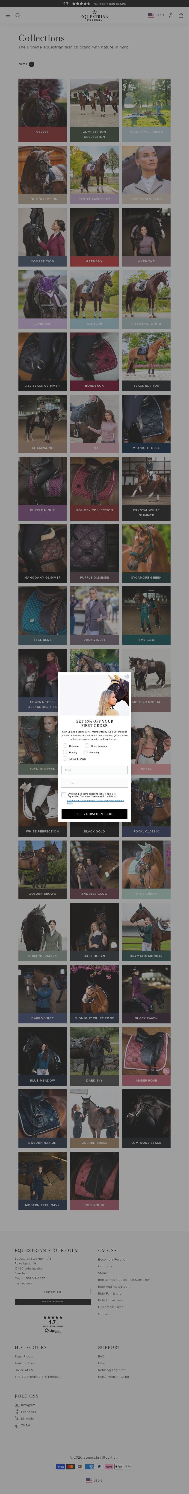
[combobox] (68, 783)
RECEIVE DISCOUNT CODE (94, 814)
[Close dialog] (127, 676)
